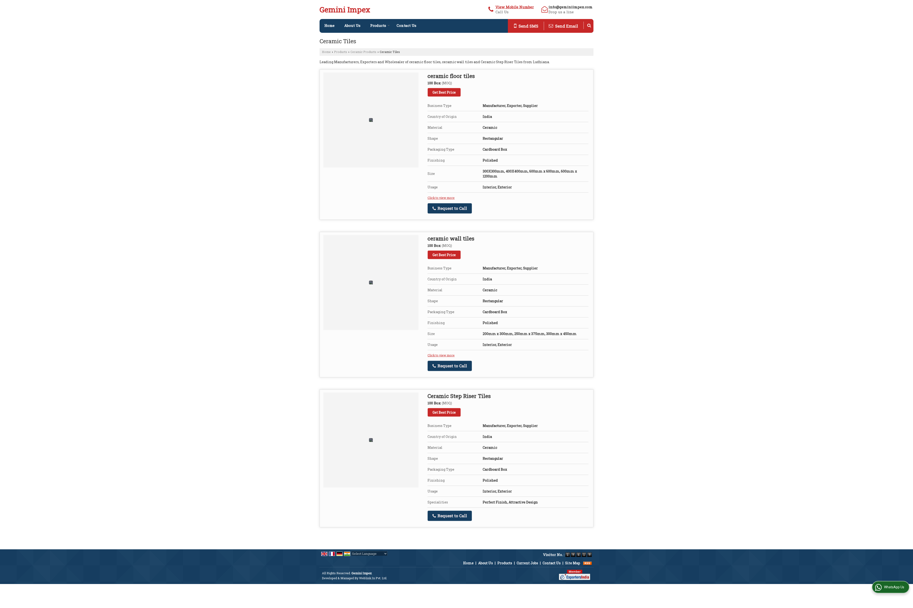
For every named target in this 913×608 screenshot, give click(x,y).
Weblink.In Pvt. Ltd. (373, 578)
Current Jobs (527, 563)
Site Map (572, 563)
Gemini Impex (345, 9)
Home (329, 25)
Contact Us (406, 25)
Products (378, 25)
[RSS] (587, 563)
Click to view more (441, 198)
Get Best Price (444, 92)
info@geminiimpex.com (570, 7)
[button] (514, 7)
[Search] (589, 25)
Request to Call (452, 208)
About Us (352, 25)
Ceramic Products (363, 52)
